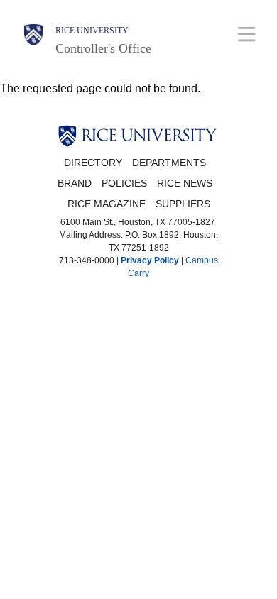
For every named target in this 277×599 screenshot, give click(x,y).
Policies (124, 183)
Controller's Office (103, 48)
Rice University (92, 30)
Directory (93, 163)
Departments (169, 163)
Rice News (184, 183)
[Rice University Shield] (33, 40)
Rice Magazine (106, 204)
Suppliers (183, 204)
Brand (75, 183)
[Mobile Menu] (247, 33)
